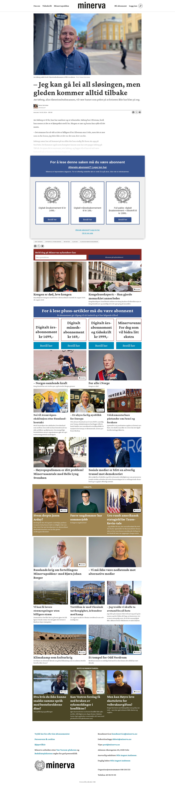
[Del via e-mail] (139, 112)
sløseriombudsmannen (89, 241)
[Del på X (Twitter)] (136, 112)
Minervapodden (61, 6)
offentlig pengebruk (53, 241)
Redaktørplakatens (44, 753)
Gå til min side (87, 233)
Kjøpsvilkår (40, 744)
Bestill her (52, 219)
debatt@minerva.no (121, 739)
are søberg (39, 241)
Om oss (37, 6)
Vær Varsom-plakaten (66, 750)
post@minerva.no (111, 744)
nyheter (67, 241)
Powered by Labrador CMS (87, 782)
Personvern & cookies (45, 739)
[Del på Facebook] (133, 112)
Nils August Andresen (126, 755)
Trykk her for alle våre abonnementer (52, 734)
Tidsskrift (47, 6)
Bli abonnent (121, 6)
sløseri (75, 241)
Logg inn (133, 6)
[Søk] (140, 6)
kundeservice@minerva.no (124, 734)
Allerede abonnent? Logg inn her (87, 167)
